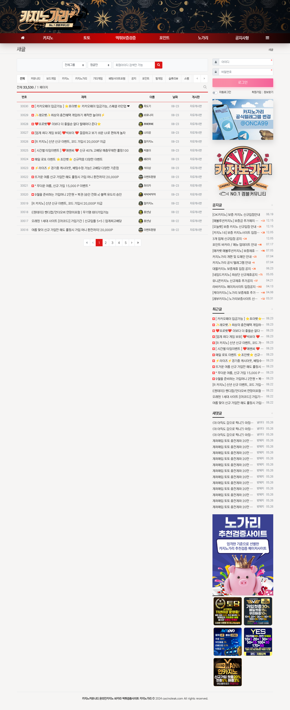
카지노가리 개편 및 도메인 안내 (232, 257)
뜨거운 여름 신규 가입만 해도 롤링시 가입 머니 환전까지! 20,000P (76, 177)
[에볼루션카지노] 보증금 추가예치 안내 (236, 221)
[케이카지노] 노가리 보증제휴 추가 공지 (236, 292)
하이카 (147, 185)
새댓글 (217, 413)
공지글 (217, 205)
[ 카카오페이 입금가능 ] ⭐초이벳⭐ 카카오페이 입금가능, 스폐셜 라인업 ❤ (82, 106)
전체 (22, 78)
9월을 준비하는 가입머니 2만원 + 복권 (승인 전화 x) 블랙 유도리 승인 (78, 194)
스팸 (186, 78)
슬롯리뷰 (173, 78)
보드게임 (51, 78)
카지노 (65, 78)
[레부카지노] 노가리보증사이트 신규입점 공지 (236, 299)
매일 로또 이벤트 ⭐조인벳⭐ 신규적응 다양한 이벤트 (68, 159)
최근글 (217, 309)
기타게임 (98, 78)
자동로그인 (225, 92)
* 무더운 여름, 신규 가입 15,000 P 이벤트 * (62, 186)
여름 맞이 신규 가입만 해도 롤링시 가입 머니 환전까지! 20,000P (72, 230)
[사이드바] (267, 38)
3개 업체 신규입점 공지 (227, 239)
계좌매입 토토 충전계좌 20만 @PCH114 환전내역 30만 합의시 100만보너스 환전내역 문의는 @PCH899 (233, 441)
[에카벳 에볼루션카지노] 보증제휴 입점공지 (236, 251)
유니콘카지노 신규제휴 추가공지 (232, 281)
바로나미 (148, 115)
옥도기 (147, 106)
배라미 (147, 159)
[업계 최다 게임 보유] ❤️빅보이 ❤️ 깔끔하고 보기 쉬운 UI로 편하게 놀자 (79, 133)
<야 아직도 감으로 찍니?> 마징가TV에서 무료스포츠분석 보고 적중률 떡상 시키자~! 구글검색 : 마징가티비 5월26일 (233, 423)
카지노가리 (81, 78)
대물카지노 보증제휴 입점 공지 (231, 269)
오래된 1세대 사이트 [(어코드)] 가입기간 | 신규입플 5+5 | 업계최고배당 (77, 221)
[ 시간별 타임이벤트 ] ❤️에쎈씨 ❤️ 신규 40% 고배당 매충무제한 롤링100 (81, 150)
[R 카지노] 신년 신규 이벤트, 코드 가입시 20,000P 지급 (70, 141)
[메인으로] (23, 38)
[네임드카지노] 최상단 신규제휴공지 (234, 274)
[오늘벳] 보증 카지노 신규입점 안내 (234, 227)
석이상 (147, 168)
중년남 (147, 212)
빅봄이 (147, 150)
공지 (133, 78)
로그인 (243, 83)
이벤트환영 (150, 177)
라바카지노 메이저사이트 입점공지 (233, 287)
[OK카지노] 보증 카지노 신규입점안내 (236, 214)
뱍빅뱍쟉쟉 (150, 194)
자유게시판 (196, 106)
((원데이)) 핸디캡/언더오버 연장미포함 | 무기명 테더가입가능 (70, 212)
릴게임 (159, 78)
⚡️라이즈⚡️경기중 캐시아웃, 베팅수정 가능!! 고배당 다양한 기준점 (76, 168)
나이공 (147, 132)
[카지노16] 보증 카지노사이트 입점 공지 (236, 232)
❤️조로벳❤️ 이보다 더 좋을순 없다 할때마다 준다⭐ (67, 124)
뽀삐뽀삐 (148, 124)
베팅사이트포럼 (117, 78)
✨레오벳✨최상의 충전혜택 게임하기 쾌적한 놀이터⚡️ (69, 115)
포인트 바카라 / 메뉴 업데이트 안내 (234, 244)
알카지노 (148, 141)
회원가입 (257, 92)
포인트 (145, 78)
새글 (270, 49)
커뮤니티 (35, 78)
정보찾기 (268, 92)
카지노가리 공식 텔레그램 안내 (231, 262)
